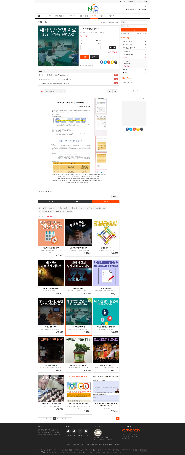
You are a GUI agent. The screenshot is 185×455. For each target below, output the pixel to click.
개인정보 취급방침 (78, 445)
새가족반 (84, 66)
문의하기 (116, 445)
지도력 (82, 208)
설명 (42, 91)
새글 (125, 82)
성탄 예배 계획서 (78, 288)
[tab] (134, 41)
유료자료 (126, 66)
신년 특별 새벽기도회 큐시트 (78, 248)
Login (134, 30)
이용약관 (68, 445)
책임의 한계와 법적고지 (105, 445)
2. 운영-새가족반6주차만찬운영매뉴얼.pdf (78, 79)
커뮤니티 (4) (126, 69)
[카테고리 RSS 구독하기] (117, 418)
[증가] (111, 47)
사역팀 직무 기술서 (106, 288)
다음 (115, 91)
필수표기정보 (61, 91)
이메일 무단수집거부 (91, 445)
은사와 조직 (90, 208)
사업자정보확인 (136, 450)
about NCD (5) (127, 44)
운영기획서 (91, 66)
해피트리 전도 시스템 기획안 (78, 365)
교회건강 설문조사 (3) (129, 48)
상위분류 (69, 211)
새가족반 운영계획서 (78, 327)
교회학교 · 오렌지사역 (45, 211)
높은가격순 (42, 216)
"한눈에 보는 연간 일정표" (51, 248)
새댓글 (130, 82)
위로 (115, 196)
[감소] (114, 47)
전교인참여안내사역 (51, 365)
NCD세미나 (72, 16)
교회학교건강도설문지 (106, 365)
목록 (106, 201)
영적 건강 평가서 (106, 248)
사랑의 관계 (73, 208)
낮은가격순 (50, 216)
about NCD (47, 16)
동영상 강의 (127, 63)
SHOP (94, 16)
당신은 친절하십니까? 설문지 (106, 327)
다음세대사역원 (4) (128, 54)
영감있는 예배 (52, 208)
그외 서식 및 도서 (59, 211)
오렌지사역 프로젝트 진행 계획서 (79, 404)
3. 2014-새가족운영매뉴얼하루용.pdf (78, 83)
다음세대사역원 (83, 16)
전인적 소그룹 (63, 208)
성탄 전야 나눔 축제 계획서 (51, 288)
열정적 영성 (42, 208)
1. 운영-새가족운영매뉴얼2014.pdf (78, 75)
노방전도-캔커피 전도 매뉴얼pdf (51, 404)
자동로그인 (126, 33)
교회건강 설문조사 (60, 16)
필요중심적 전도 (100, 208)
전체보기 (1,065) (127, 41)
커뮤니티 (102, 16)
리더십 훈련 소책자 (51, 327)
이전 (109, 91)
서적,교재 (127, 61)
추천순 (57, 216)
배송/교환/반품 (50, 91)
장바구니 (112, 16)
